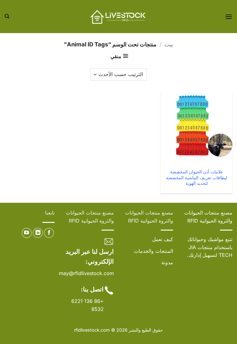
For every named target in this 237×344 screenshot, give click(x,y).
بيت (168, 44)
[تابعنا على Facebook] (49, 233)
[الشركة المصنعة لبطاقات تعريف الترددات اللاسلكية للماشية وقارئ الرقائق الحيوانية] (118, 16)
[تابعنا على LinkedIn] (38, 233)
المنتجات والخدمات (153, 251)
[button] (228, 16)
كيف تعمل (162, 239)
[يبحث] (7, 16)
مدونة (167, 262)
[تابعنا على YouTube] (27, 233)
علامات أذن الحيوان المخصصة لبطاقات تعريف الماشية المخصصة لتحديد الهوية (196, 177)
